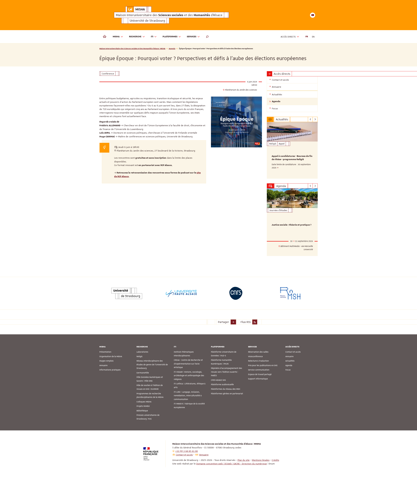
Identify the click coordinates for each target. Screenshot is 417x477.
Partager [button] (223, 322)
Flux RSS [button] (246, 322)
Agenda (172, 48)
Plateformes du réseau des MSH (225, 389)
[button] (207, 36)
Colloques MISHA (144, 401)
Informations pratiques (110, 370)
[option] (292, 150)
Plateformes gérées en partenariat (227, 393)
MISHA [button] (116, 36)
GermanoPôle (143, 372)
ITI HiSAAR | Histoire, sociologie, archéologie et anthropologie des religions (189, 376)
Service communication (258, 370)
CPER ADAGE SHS (218, 380)
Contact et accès (293, 352)
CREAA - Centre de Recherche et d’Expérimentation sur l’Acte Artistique (188, 364)
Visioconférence (255, 356)
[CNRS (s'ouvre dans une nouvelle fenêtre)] (236, 293)
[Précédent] (310, 119)
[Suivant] (315, 119)
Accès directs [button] (288, 36)
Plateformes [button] (170, 36)
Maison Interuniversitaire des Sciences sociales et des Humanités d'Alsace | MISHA (132, 48)
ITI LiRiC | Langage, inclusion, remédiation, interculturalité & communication (188, 396)
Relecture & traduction (258, 361)
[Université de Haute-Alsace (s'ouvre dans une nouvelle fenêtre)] (181, 293)
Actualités (290, 361)
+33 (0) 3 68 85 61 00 (186, 451)
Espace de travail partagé (260, 374)
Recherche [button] (135, 36)
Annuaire (103, 365)
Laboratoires (142, 352)
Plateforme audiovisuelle (222, 384)
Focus (288, 370)
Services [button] (191, 36)
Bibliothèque (142, 410)
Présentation (105, 352)
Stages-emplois (106, 361)
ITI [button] (152, 36)
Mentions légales (260, 460)
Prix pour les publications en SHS (262, 365)
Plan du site (243, 460)
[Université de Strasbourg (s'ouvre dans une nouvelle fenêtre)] (127, 293)
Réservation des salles (258, 352)
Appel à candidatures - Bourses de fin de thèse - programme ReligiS (292, 158)
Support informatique (258, 378)
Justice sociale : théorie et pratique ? (291, 224)
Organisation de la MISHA (110, 356)
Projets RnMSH (143, 406)
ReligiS (139, 356)
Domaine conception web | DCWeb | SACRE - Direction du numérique (231, 463)
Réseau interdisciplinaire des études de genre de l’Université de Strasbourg (152, 365)
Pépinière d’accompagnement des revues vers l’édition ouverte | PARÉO (226, 372)
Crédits (275, 460)
